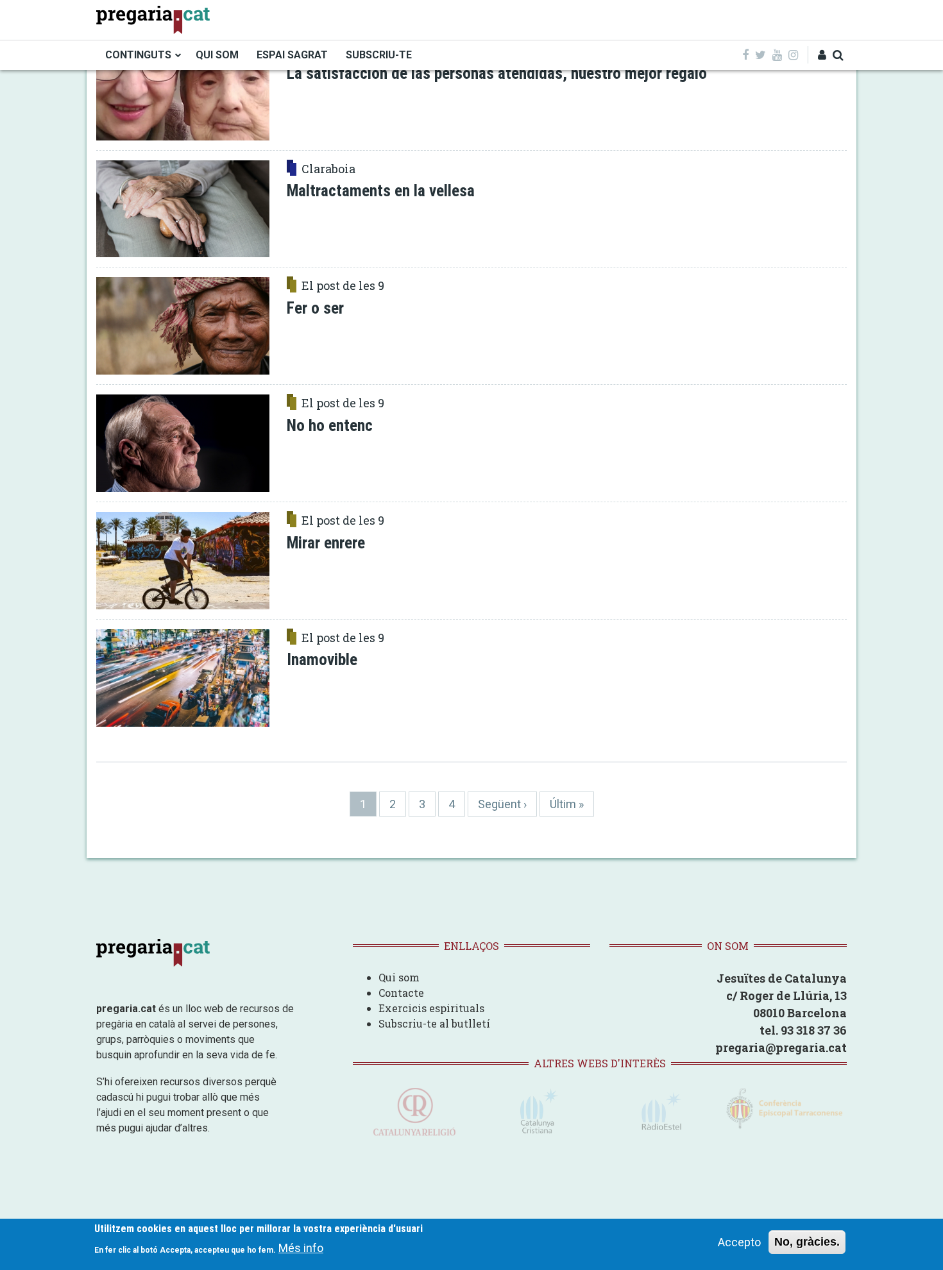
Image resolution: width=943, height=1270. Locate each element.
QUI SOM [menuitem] (217, 55)
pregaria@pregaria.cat (781, 1047)
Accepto (739, 1242)
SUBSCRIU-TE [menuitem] (379, 55)
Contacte (401, 992)
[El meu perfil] (822, 55)
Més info (300, 1248)
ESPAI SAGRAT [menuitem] (292, 55)
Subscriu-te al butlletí (434, 1023)
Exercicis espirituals (431, 1008)
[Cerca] (838, 55)
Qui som (399, 977)
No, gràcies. (807, 1241)
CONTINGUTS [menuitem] (138, 55)
